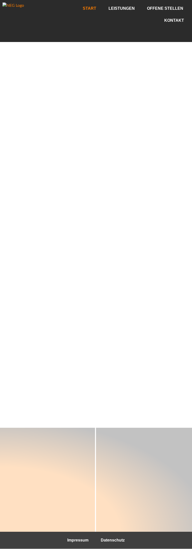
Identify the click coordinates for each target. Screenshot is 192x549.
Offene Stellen (165, 8)
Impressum (77, 540)
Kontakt (174, 20)
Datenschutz (113, 540)
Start (89, 8)
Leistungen (121, 8)
